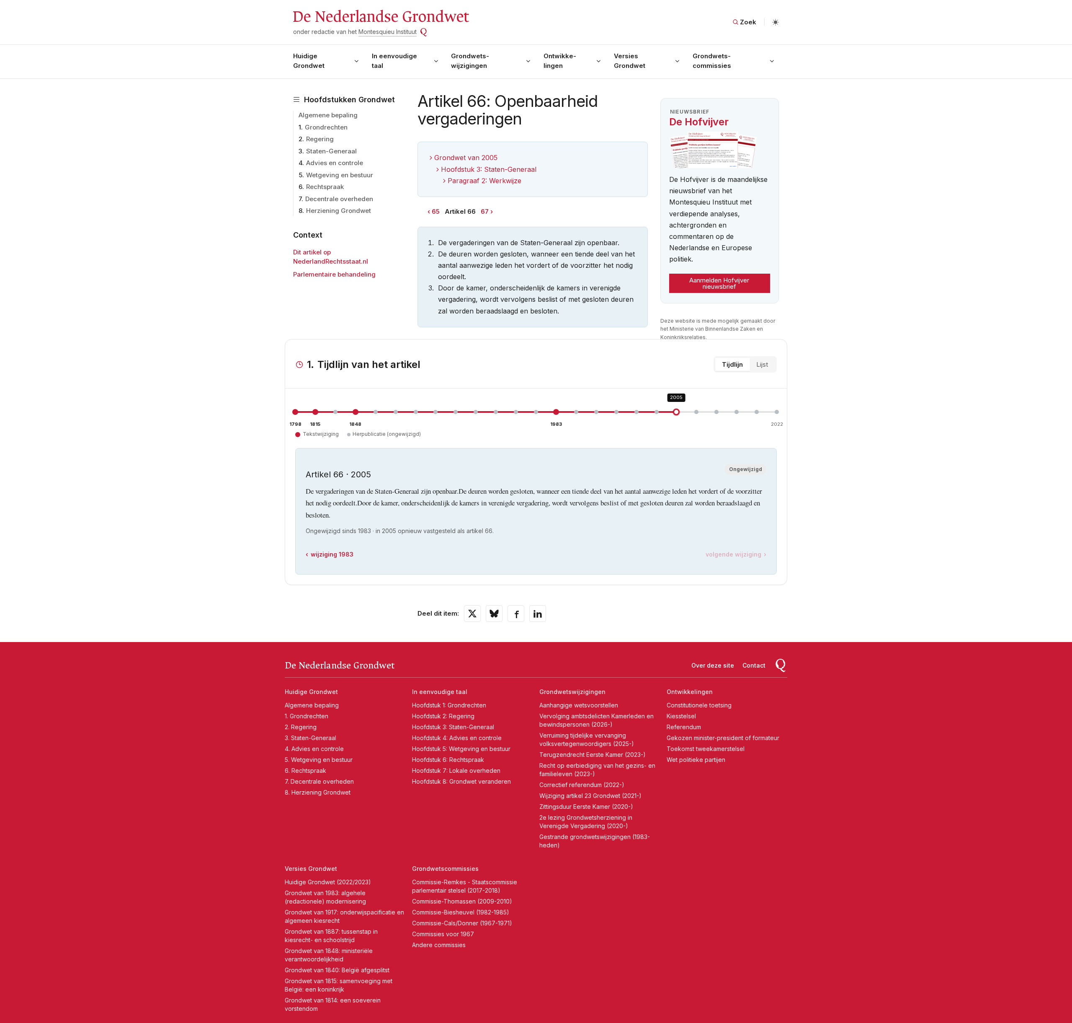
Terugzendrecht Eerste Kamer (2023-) (592, 754)
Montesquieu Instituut (387, 31)
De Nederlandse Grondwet (380, 17)
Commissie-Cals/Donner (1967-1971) (462, 923)
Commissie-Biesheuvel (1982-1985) (460, 912)
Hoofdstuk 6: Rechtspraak (448, 759)
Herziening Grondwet (338, 211)
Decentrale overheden (339, 199)
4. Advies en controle (314, 748)
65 (436, 211)
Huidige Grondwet (309, 61)
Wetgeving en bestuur (339, 175)
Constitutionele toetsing (699, 705)
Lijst (762, 364)
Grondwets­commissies (712, 61)
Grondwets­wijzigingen (470, 61)
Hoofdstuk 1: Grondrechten (449, 705)
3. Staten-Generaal (310, 737)
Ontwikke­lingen (560, 61)
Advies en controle (334, 163)
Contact (753, 665)
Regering (320, 139)
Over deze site (712, 665)
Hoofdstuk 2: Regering (443, 716)
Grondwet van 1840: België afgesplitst (337, 970)
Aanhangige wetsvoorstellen (578, 705)
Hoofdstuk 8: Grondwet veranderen (461, 781)
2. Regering (301, 726)
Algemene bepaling (328, 115)
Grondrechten (326, 127)
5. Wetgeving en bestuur (319, 759)
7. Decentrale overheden (319, 781)
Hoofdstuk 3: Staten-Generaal (488, 169)
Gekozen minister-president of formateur (723, 737)
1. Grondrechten (306, 716)
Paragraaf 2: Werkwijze (484, 180)
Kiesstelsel (681, 716)
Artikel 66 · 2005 (338, 474)
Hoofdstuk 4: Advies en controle (457, 737)
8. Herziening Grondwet (317, 792)
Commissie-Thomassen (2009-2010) (462, 901)
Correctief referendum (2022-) (581, 784)
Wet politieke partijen (696, 759)
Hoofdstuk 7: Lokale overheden (456, 770)
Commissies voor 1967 (443, 934)
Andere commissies (439, 944)
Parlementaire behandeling (334, 274)
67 (485, 211)
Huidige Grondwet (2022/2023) (328, 882)
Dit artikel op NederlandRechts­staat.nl (330, 257)
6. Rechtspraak (305, 770)
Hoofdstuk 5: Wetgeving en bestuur (461, 748)
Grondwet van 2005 (465, 157)
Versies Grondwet (629, 61)
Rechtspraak (325, 187)
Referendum (684, 726)
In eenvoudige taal (394, 61)
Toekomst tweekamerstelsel (706, 748)
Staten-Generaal (331, 151)
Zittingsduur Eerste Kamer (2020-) (586, 806)
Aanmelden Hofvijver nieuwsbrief (719, 283)
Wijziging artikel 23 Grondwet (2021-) (590, 795)
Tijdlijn (732, 364)
